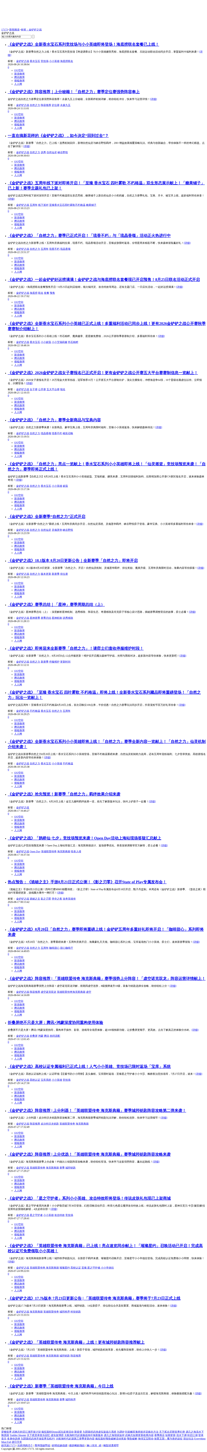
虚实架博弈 (57, 1435)
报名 (62, 389)
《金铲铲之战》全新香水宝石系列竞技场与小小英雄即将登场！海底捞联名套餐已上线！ (83, 44)
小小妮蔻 (46, 342)
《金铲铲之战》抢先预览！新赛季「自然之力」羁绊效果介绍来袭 (64, 794)
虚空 (88, 992)
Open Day (35, 851)
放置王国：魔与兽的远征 (168, 1438)
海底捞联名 (66, 61)
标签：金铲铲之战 (31, 29)
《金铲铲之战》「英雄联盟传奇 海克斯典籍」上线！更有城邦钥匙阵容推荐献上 (76, 1342)
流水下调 (181, 1435)
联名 (40, 293)
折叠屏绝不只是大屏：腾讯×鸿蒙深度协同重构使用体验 (55, 1022)
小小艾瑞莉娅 (59, 342)
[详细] (153, 99)
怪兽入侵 (76, 851)
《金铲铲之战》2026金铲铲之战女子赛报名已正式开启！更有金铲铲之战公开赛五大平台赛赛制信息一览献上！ (103, 373)
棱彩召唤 (68, 433)
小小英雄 (54, 61)
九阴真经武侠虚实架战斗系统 (99, 1431)
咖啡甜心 (54, 948)
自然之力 (35, 105)
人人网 (18, 84)
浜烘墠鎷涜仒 (25, 1445)
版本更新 (46, 574)
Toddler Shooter (18, 1435)
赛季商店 (159, 1435)
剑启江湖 (192, 1435)
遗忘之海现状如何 (114, 1435)
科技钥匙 (76, 1311)
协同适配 (55, 1035)
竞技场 (45, 61)
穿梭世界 (6, 1431)
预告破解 (132, 1438)
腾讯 (46, 1035)
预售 (52, 293)
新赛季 (56, 574)
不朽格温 (35, 711)
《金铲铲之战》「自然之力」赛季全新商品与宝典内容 (54, 420)
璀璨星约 (65, 1267)
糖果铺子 (91, 205)
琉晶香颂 (65, 249)
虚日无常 (17, 1442)
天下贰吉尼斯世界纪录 (172, 1431)
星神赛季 (35, 618)
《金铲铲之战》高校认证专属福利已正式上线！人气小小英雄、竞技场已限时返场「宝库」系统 (89, 1066)
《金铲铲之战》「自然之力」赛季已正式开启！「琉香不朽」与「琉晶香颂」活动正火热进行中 (89, 235)
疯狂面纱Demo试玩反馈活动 (57, 1431)
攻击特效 (59, 1215)
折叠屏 (34, 1035)
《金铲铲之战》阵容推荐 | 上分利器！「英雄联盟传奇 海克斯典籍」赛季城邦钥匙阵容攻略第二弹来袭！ (97, 1110)
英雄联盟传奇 (49, 851)
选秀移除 (68, 618)
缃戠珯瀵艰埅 (111, 1445)
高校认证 (35, 1079)
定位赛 (56, 105)
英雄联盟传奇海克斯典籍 (71, 992)
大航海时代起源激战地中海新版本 (83, 1435)
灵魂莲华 (57, 530)
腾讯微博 (19, 77)
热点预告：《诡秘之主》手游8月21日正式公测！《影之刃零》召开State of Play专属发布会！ (87, 882)
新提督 (78, 1431)
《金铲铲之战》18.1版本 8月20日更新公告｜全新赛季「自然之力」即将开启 (73, 560)
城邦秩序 (65, 1311)
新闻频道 (14, 29)
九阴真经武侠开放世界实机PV (38, 1438)
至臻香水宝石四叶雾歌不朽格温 (67, 205)
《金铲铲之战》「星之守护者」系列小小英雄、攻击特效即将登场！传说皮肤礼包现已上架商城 (89, 1198)
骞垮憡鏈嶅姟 (42, 1445)
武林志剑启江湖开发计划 (26, 1431)
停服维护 (54, 661)
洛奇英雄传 (69, 898)
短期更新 (170, 1435)
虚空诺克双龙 (48, 992)
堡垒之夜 (57, 898)
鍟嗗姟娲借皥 (59, 1445)
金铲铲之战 (22, 61)
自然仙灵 (52, 152)
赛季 (62, 1167)
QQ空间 (18, 70)
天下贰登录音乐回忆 (38, 1435)
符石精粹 (73, 342)
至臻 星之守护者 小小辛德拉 (98, 1267)
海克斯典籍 (63, 851)
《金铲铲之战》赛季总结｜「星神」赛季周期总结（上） (56, 604)
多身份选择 (13, 1438)
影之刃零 (46, 898)
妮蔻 (65, 486)
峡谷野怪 (63, 152)
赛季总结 (46, 618)
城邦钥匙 (70, 1167)
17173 (4, 29)
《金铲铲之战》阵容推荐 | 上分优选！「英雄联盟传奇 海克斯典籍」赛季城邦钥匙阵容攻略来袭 (89, 1154)
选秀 (43, 152)
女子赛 (34, 389)
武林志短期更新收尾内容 (139, 1435)
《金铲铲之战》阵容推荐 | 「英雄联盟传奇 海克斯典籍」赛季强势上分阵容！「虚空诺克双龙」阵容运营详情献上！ (107, 978)
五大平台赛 (53, 389)
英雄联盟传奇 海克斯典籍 (44, 1267)
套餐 (46, 293)
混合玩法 (188, 1438)
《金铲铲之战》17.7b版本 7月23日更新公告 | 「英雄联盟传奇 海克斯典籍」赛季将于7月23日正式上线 (94, 1298)
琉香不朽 (54, 249)
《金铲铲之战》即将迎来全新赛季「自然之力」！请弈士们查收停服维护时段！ (76, 648)
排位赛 (64, 574)
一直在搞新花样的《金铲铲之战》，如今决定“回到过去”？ (58, 135)
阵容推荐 (46, 105)
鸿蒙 (40, 1035)
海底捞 (34, 293)
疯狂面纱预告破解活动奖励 (110, 1438)
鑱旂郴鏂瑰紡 (77, 1445)
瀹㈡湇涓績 (94, 1445)
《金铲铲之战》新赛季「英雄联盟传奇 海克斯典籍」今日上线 (61, 1386)
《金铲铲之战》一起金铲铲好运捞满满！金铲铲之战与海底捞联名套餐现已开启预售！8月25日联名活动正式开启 (104, 279)
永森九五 (65, 105)
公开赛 (42, 389)
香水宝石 (35, 61)
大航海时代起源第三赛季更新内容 (75, 1438)
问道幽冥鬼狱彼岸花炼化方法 (141, 1431)
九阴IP (120, 1431)
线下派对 (43, 205)
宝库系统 (46, 1079)
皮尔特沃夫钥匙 (50, 1123)
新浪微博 (19, 73)
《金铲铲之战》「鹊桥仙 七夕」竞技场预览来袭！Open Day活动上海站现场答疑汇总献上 (84, 838)
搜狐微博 (19, 80)
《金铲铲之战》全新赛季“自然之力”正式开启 (46, 516)
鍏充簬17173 (8, 1445)
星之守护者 (36, 1215)
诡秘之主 (35, 898)
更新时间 (65, 661)
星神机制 (57, 618)
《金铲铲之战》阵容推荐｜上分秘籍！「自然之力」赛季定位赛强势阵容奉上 (74, 92)
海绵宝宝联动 (145, 1438)
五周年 (34, 205)
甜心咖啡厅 (66, 948)
